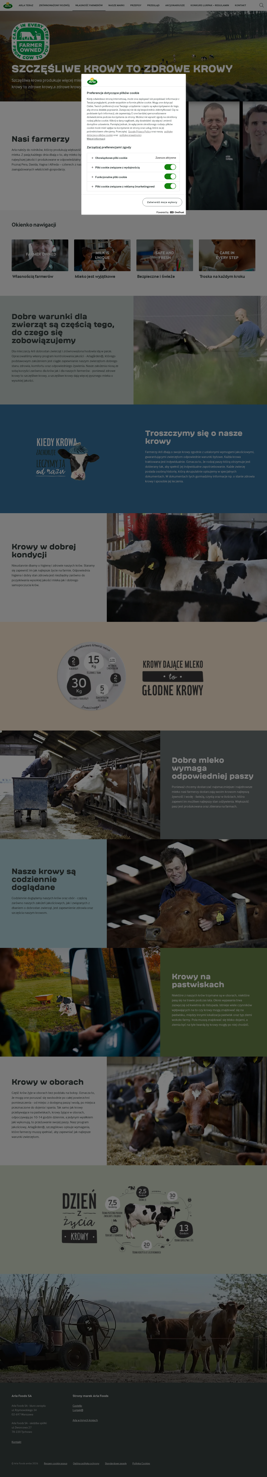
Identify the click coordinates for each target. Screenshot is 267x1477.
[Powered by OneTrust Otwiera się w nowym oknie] (170, 212)
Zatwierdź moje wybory (162, 202)
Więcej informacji (96, 138)
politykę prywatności (130, 135)
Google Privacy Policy (139, 131)
